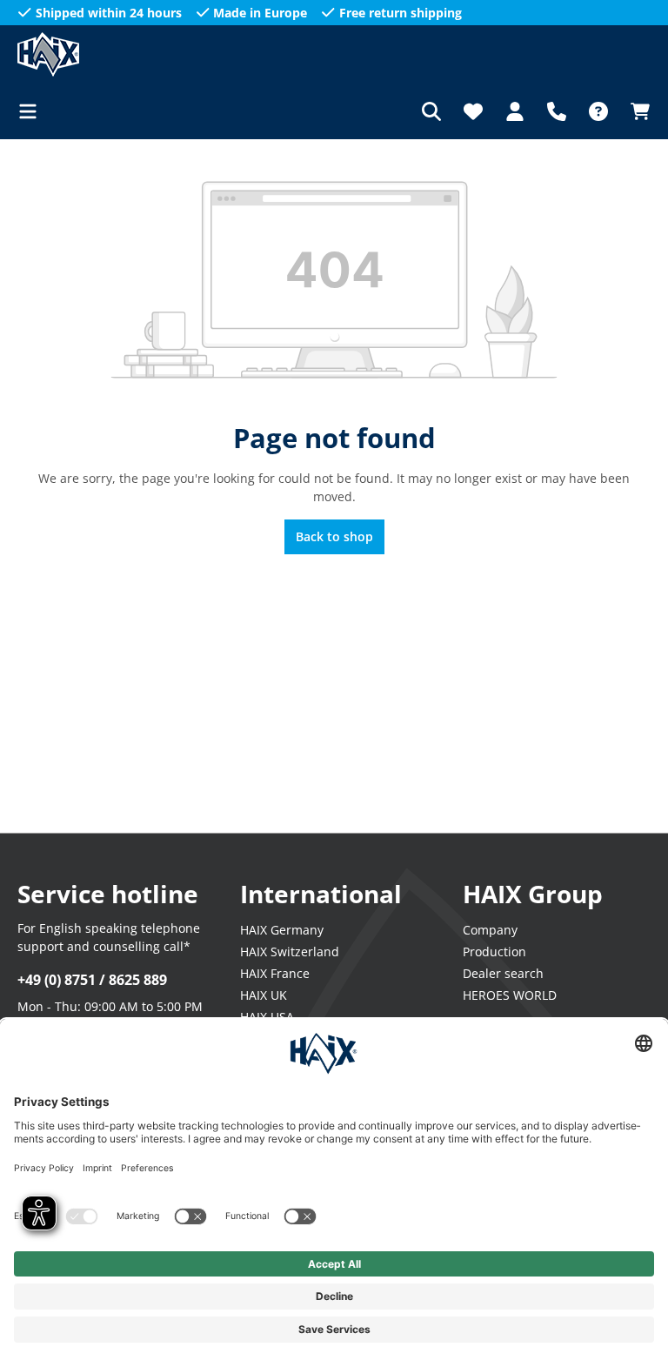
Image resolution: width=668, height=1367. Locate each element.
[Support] (557, 111)
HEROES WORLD (510, 995)
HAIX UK (263, 995)
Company (490, 929)
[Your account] (515, 111)
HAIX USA (267, 1016)
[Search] (431, 111)
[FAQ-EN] (598, 111)
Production (494, 951)
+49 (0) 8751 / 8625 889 (92, 979)
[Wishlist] (473, 111)
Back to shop (334, 536)
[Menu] (33, 111)
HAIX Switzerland (289, 951)
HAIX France (275, 973)
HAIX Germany (282, 929)
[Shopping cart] (635, 111)
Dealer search (503, 973)
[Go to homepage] (104, 54)
